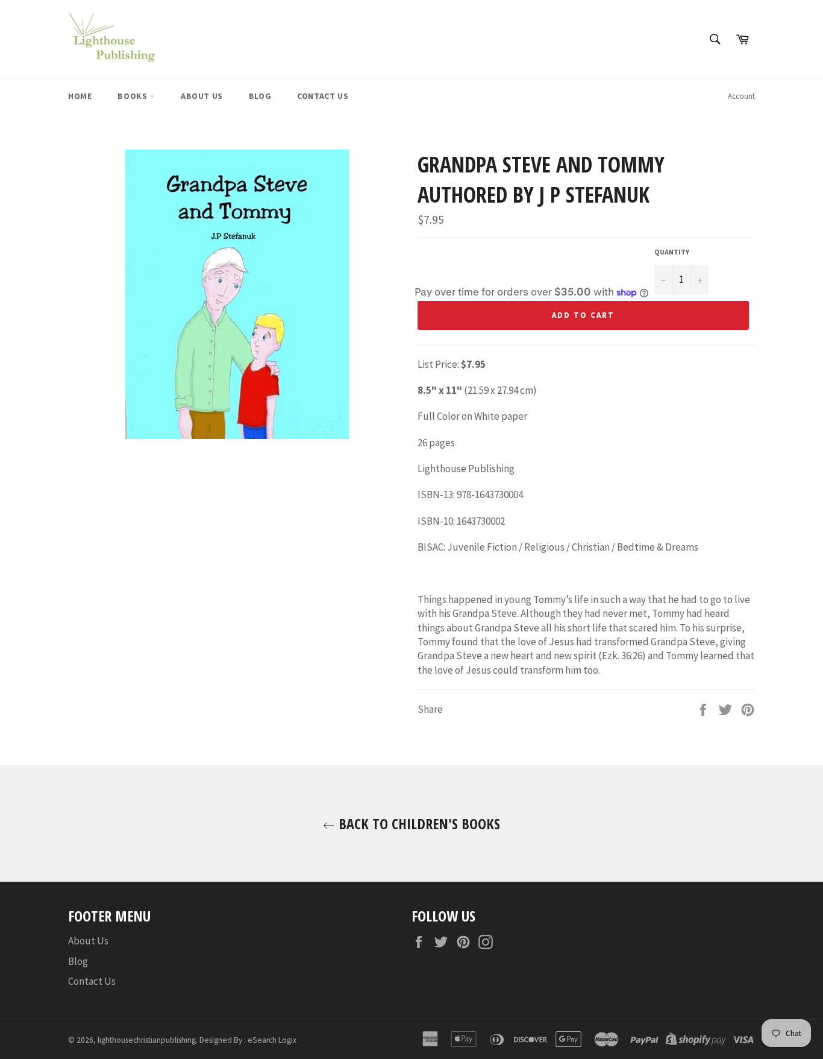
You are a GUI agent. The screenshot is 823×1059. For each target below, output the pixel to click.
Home (80, 95)
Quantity (671, 251)
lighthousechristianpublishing (147, 1040)
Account (741, 96)
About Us (202, 95)
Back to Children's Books (417, 823)
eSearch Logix (272, 1040)
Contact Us (322, 95)
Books (133, 95)
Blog (260, 95)
